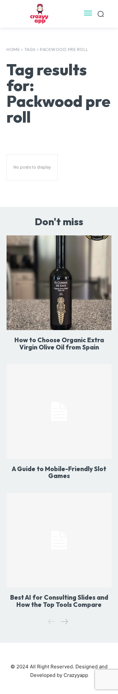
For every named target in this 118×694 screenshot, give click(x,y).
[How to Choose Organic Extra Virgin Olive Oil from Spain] (59, 282)
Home (13, 49)
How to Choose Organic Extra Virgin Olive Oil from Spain (59, 343)
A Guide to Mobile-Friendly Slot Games (59, 472)
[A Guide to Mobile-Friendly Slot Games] (59, 411)
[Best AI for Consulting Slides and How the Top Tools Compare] (59, 540)
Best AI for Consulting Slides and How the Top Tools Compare (59, 601)
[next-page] (64, 621)
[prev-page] (52, 621)
